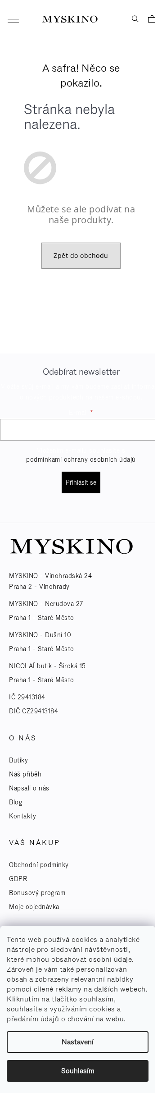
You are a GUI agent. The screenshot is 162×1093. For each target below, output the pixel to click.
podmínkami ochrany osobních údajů (81, 459)
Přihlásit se (81, 482)
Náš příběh (25, 774)
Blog (15, 802)
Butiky (18, 760)
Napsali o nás (29, 788)
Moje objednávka (34, 907)
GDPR (18, 879)
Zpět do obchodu (81, 255)
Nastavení (78, 1042)
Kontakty (22, 816)
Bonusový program (37, 893)
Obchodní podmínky (39, 865)
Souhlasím (77, 1070)
